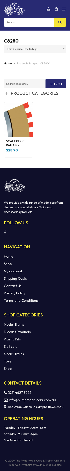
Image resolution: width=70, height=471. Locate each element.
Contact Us (13, 286)
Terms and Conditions (21, 300)
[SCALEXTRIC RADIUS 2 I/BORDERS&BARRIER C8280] (18, 119)
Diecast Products (17, 332)
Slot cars (10, 346)
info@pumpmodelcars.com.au (32, 400)
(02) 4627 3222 (19, 392)
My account (13, 271)
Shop (8, 264)
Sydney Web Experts (49, 465)
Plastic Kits (12, 339)
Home (8, 63)
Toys (7, 361)
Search (56, 84)
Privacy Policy (14, 293)
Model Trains (14, 324)
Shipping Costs (15, 278)
